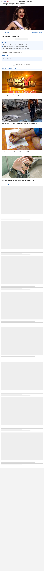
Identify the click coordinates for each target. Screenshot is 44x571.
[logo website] (6, 1)
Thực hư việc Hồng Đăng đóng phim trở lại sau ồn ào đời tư (15, 46)
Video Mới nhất (22, 1)
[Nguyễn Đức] (3, 32)
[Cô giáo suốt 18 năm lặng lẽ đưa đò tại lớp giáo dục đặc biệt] (22, 139)
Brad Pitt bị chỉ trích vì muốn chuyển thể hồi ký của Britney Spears (16, 48)
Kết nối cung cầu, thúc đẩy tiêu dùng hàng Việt (13, 95)
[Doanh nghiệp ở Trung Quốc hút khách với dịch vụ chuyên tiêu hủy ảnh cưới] (22, 110)
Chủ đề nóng (29, 1)
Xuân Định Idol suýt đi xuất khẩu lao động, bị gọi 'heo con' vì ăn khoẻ (18, 180)
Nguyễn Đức (7, 32)
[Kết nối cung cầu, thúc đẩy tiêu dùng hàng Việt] (22, 82)
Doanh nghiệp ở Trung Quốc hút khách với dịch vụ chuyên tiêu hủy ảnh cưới (19, 123)
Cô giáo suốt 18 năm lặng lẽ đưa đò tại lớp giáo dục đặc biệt (15, 152)
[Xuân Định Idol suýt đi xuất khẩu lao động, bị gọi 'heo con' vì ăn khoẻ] (22, 167)
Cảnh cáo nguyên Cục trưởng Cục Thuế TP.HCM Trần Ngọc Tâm (15, 44)
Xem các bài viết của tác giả (37, 32)
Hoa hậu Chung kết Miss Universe (15, 52)
